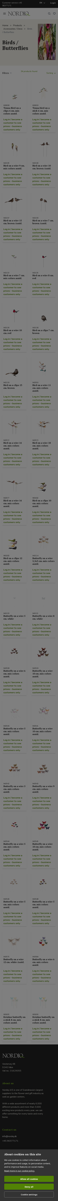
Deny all (29, 1186)
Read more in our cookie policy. (19, 1170)
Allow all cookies (29, 1179)
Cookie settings (29, 1194)
